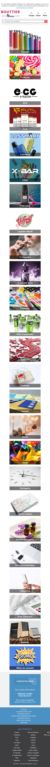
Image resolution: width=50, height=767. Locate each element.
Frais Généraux (33, 760)
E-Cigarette (16, 753)
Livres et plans (33, 750)
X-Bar (17, 745)
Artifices (33, 735)
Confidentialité (23, 718)
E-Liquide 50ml (16, 755)
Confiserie (17, 735)
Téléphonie (33, 758)
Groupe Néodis (24, 714)
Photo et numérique (33, 755)
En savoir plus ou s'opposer (32, 7)
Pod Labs (17, 747)
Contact (23, 709)
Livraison (23, 722)
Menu (45, 15)
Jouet (33, 745)
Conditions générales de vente (23, 716)
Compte (31, 15)
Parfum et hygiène (33, 753)
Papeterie (17, 760)
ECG (16, 737)
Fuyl (17, 740)
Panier (38, 15)
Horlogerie (33, 747)
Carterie (33, 740)
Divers (33, 742)
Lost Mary (17, 742)
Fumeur (16, 732)
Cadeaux (33, 737)
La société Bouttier (24, 711)
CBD (16, 758)
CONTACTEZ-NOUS (25, 681)
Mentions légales (24, 720)
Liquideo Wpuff (16, 750)
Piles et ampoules (33, 732)
